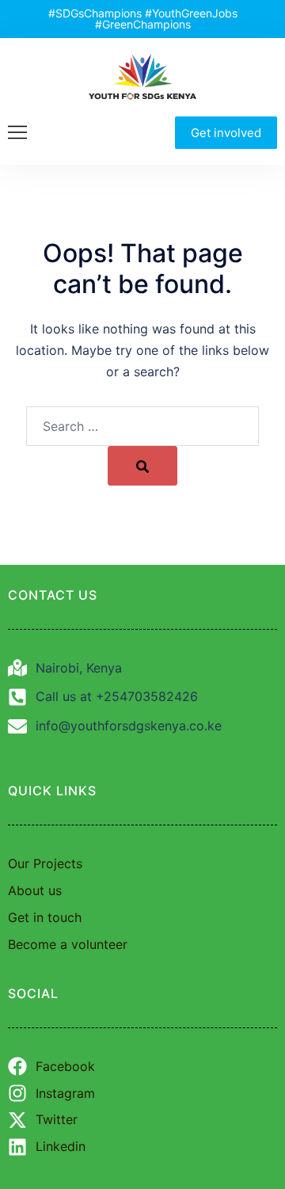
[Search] (142, 466)
